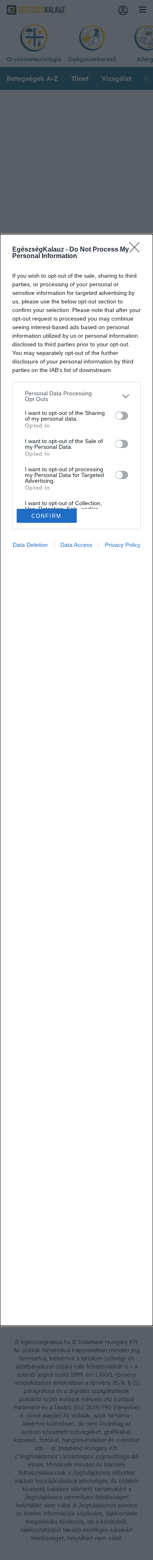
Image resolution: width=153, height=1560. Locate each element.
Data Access (76, 545)
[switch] (121, 416)
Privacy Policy (122, 545)
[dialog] (76, 780)
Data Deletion (30, 545)
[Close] (137, 250)
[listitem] (76, 396)
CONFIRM (46, 516)
